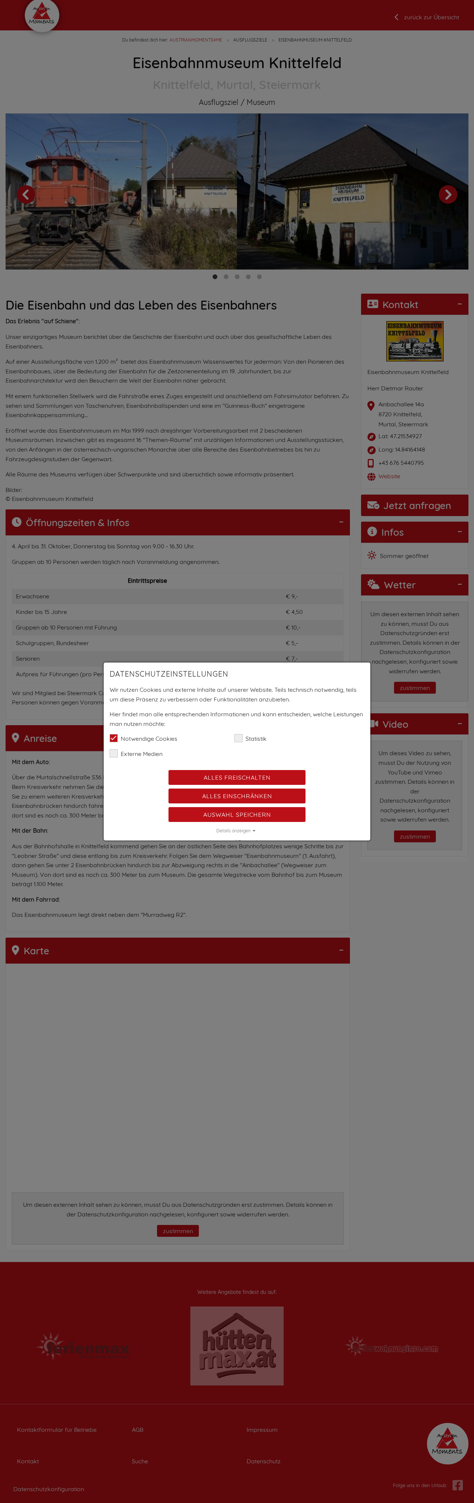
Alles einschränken (237, 796)
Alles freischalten (237, 777)
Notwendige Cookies (149, 738)
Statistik (256, 738)
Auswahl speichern (237, 814)
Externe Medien (142, 753)
